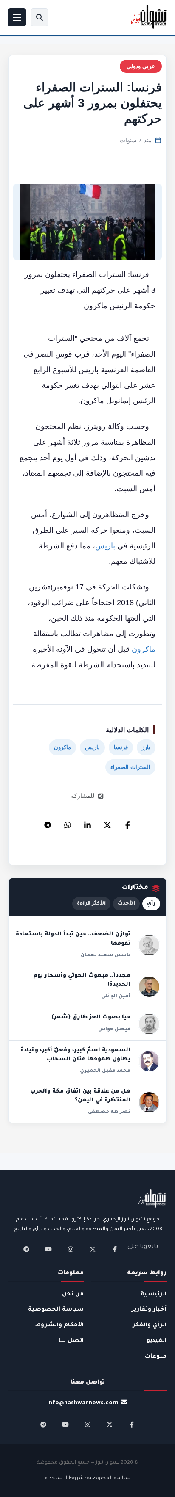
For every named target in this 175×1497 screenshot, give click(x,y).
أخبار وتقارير (149, 1309)
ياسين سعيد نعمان (105, 955)
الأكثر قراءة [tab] (91, 904)
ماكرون (143, 649)
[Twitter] (107, 823)
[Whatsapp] (67, 823)
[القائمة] (17, 17)
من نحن (73, 1294)
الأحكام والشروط (59, 1325)
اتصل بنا (71, 1341)
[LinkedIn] (87, 823)
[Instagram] (70, 1249)
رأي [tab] (151, 904)
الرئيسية (154, 1294)
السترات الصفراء (130, 767)
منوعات (156, 1356)
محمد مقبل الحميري (105, 1071)
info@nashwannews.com (83, 1403)
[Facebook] (127, 823)
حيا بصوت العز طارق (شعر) (90, 1018)
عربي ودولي (141, 66)
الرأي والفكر (150, 1325)
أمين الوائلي (115, 996)
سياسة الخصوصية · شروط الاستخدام (87, 1478)
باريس (105, 546)
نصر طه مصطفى (109, 1112)
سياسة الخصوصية (56, 1309)
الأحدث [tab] (126, 904)
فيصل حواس (114, 1029)
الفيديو (157, 1341)
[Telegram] (48, 823)
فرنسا (121, 747)
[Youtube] (48, 1249)
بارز (146, 747)
